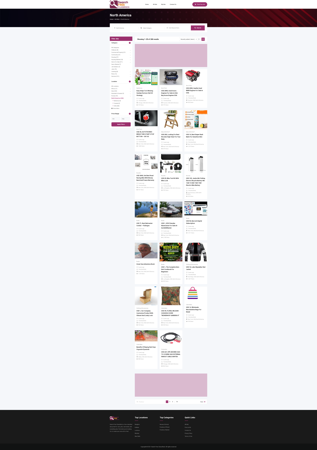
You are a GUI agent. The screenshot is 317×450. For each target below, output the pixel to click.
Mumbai (137, 433)
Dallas (139, 357)
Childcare (114, 50)
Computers (164, 349)
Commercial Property (118, 52)
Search (199, 28)
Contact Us (173, 4)
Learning (114, 71)
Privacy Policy (188, 433)
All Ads (155, 4)
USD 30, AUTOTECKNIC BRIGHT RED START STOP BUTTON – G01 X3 (145, 134)
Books (187, 218)
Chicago (140, 102)
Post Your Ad (201, 4)
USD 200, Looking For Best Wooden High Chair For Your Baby (170, 137)
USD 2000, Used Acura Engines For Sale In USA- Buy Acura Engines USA (169, 93)
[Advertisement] (171, 55)
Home (147, 4)
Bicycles (138, 173)
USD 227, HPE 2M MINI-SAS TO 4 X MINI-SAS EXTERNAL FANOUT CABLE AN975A (170, 354)
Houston (165, 102)
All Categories (115, 47)
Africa (114, 88)
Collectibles (164, 308)
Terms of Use (188, 436)
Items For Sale (117, 62)
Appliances (139, 88)
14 (177, 401)
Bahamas (117, 100)
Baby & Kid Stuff (165, 132)
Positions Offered (164, 427)
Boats (138, 220)
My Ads (163, 4)
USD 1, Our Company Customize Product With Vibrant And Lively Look (144, 313)
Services (115, 76)
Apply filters (121, 124)
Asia (114, 91)
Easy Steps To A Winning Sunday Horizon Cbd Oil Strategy (144, 93)
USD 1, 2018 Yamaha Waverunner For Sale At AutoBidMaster (169, 225)
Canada (117, 103)
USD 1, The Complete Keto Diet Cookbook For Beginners (170, 269)
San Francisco (191, 192)
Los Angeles (166, 188)
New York (140, 144)
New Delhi (137, 436)
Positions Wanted (164, 430)
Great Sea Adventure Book (145, 264)
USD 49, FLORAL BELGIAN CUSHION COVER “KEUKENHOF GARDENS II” (170, 313)
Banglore (137, 424)
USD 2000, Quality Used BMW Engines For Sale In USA (194, 90)
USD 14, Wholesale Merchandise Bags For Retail (193, 309)
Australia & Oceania (117, 93)
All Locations (115, 86)
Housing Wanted (117, 59)
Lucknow (137, 430)
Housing (114, 57)
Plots (114, 74)
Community (115, 54)
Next (201, 402)
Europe (114, 96)
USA (116, 106)
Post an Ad (188, 427)
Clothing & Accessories (192, 264)
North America (117, 98)
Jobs (114, 69)
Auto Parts (164, 88)
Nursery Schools (164, 424)
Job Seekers (115, 66)
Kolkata (137, 427)
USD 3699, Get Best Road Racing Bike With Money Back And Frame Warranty (145, 178)
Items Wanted (116, 64)
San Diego (190, 276)
